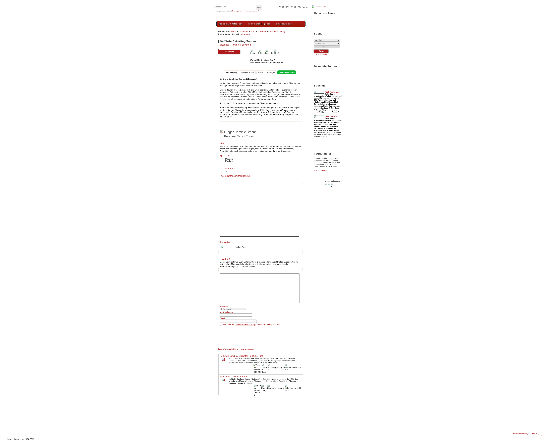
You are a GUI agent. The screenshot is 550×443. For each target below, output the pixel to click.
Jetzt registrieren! (237, 11)
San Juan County (277, 31)
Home (233, 31)
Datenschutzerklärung (245, 325)
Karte (260, 72)
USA (253, 31)
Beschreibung (231, 72)
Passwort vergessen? (252, 11)
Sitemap (516, 433)
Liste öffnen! (327, 20)
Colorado (262, 31)
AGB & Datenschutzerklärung (534, 434)
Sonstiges (271, 72)
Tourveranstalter (247, 72)
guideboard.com (284, 24)
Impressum (523, 433)
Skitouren (243, 31)
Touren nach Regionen (259, 24)
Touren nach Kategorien (230, 24)
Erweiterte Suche (320, 54)
